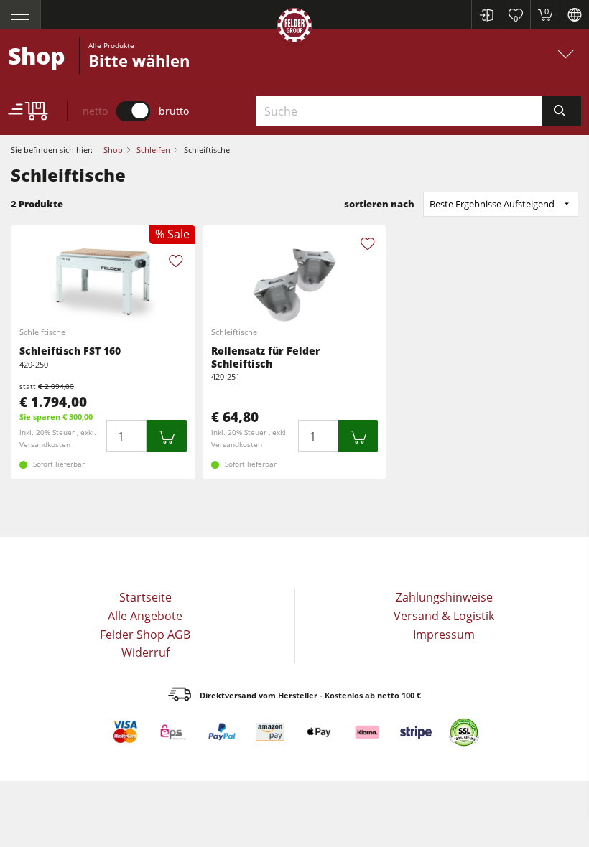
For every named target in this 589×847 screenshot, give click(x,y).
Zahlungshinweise (444, 597)
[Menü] (20, 14)
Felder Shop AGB (145, 634)
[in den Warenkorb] (167, 436)
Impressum (444, 634)
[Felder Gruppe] (294, 27)
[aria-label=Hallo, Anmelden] (486, 14)
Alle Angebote (145, 616)
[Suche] (561, 111)
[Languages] (574, 14)
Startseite (145, 597)
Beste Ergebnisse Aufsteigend (492, 203)
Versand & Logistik (444, 616)
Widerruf (145, 652)
